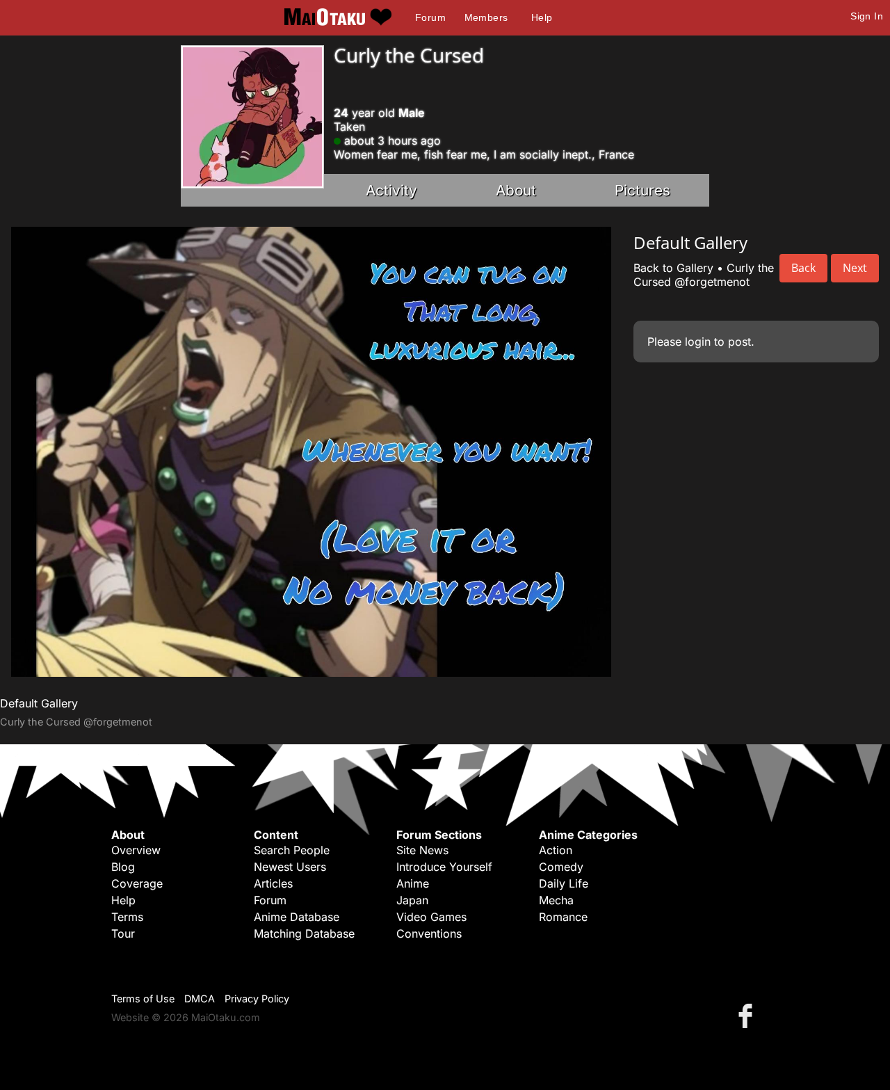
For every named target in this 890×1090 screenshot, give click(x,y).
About (516, 190)
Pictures (642, 190)
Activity (391, 190)
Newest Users (290, 867)
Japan (412, 900)
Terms (127, 917)
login (698, 341)
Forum (430, 17)
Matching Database (304, 933)
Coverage (137, 883)
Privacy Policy (257, 998)
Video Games (431, 917)
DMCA (199, 998)
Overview (136, 850)
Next (855, 267)
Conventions (429, 933)
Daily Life (563, 883)
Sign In (866, 16)
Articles (273, 883)
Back (803, 267)
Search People (292, 850)
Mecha (556, 900)
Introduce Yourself (444, 867)
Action (555, 850)
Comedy (561, 867)
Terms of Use (143, 998)
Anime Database (296, 917)
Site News (422, 850)
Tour (123, 933)
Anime (412, 883)
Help (542, 17)
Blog (123, 867)
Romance (563, 917)
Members (486, 17)
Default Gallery (39, 703)
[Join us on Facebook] (748, 1015)
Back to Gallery (673, 268)
